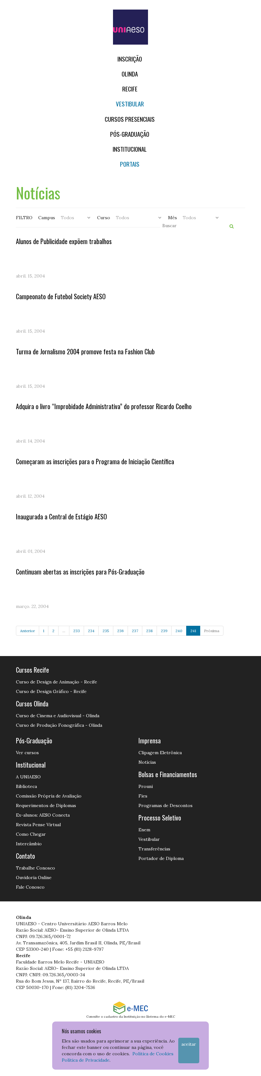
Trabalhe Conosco (35, 868)
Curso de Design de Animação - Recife (56, 682)
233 (76, 630)
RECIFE (130, 88)
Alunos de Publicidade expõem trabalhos (64, 241)
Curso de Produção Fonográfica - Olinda (59, 725)
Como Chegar (31, 834)
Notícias (147, 762)
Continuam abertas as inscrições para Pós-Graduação (80, 571)
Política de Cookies (152, 1054)
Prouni (145, 786)
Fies (142, 796)
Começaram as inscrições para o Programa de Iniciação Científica (95, 461)
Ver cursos (27, 752)
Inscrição (129, 58)
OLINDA (130, 73)
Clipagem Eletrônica (160, 752)
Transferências (154, 849)
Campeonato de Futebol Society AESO (61, 296)
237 (135, 630)
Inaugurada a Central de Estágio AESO (61, 516)
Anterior (27, 630)
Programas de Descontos (165, 805)
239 (164, 630)
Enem (144, 830)
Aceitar (188, 1044)
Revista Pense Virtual (38, 824)
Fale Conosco (30, 887)
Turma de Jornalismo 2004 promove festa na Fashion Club (85, 351)
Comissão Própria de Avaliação (48, 796)
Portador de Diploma (161, 858)
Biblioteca (26, 786)
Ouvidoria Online (34, 877)
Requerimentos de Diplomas (46, 805)
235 (105, 630)
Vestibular (130, 103)
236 (120, 630)
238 (149, 630)
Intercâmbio (29, 844)
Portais (129, 164)
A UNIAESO (28, 777)
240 (178, 630)
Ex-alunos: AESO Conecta (43, 815)
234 (91, 630)
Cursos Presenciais (130, 119)
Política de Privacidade (85, 1060)
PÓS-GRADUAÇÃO (129, 134)
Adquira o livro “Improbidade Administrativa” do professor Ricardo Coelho (104, 406)
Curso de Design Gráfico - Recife (51, 691)
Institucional (130, 149)
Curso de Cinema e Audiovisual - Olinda (57, 716)
